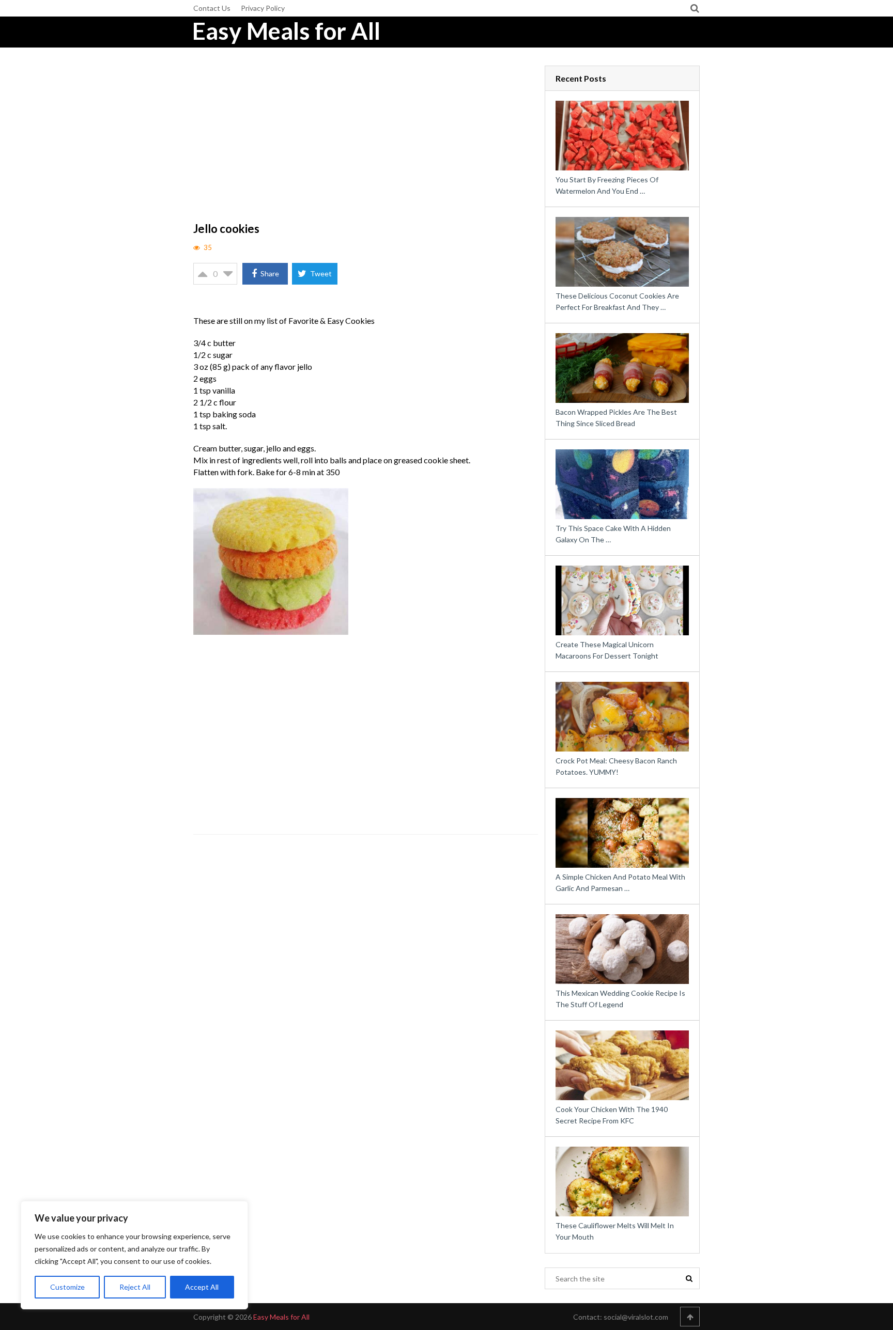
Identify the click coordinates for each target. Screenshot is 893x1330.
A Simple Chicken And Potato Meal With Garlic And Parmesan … (620, 882)
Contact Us (211, 8)
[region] (134, 1255)
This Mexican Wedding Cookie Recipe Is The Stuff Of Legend (620, 999)
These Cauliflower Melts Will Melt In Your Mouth (615, 1231)
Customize (67, 1286)
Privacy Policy (263, 8)
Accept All (202, 1286)
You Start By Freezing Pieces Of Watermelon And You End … (607, 185)
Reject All (134, 1286)
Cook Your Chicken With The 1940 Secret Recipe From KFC (612, 1115)
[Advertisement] (366, 142)
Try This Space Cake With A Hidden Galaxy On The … (613, 534)
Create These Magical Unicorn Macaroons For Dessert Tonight (607, 650)
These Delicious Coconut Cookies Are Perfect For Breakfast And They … (617, 301)
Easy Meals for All (286, 31)
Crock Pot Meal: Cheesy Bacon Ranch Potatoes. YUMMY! (616, 766)
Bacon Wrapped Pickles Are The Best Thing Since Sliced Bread (616, 418)
